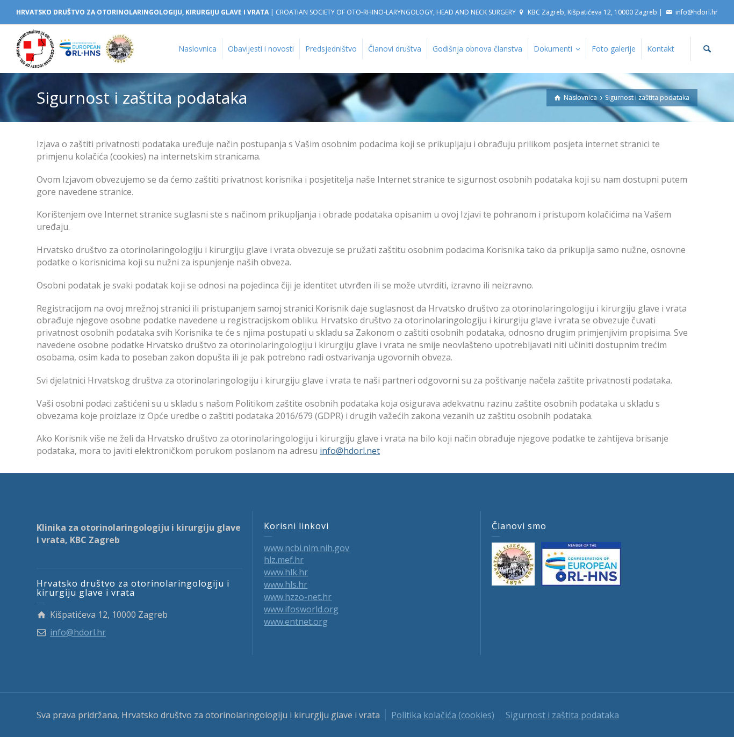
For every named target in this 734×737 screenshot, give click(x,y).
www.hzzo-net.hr (298, 597)
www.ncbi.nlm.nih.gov (306, 548)
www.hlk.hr (286, 572)
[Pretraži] (707, 48)
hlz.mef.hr (284, 560)
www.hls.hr (285, 584)
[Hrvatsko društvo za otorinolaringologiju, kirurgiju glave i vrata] (75, 48)
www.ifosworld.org (301, 609)
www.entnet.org (296, 621)
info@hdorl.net (350, 451)
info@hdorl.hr (696, 12)
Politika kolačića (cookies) (442, 715)
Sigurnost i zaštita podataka (562, 715)
